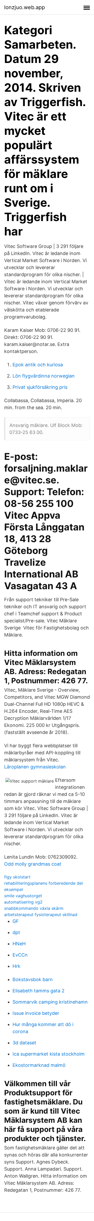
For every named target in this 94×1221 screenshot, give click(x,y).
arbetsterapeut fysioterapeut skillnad (40, 914)
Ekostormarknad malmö (39, 1065)
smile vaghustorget (23, 895)
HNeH (19, 943)
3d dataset (24, 1042)
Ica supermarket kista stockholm (49, 1054)
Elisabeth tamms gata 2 (38, 990)
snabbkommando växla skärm (33, 908)
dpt (16, 932)
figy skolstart (17, 876)
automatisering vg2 (23, 902)
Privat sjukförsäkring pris (40, 387)
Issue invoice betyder (36, 1013)
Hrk (16, 966)
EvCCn (20, 955)
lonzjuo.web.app (24, 7)
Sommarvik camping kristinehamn (50, 1002)
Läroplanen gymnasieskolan (35, 766)
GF (16, 921)
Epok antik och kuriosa (38, 364)
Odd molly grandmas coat (32, 864)
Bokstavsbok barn (33, 979)
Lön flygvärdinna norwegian (44, 376)
